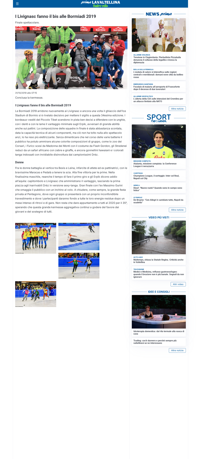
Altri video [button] (178, 284)
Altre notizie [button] (177, 108)
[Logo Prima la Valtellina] (100, 4)
